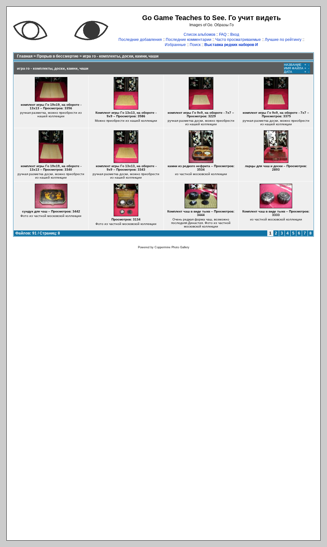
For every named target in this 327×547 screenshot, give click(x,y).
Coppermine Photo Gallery (172, 247)
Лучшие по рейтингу (283, 39)
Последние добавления (140, 39)
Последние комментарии (188, 39)
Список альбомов (199, 34)
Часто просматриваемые (238, 39)
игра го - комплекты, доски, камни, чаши (120, 56)
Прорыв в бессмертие (58, 56)
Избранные (175, 44)
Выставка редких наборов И (231, 44)
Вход (234, 34)
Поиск (195, 44)
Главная (25, 56)
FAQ (222, 34)
